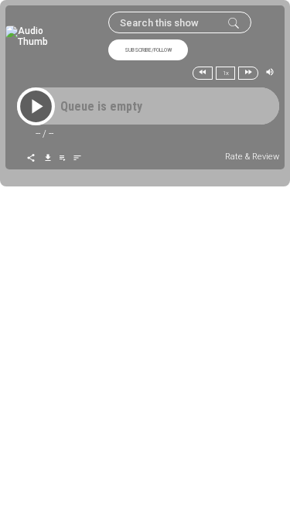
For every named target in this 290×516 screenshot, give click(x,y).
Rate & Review (252, 157)
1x (226, 73)
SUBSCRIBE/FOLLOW (148, 50)
